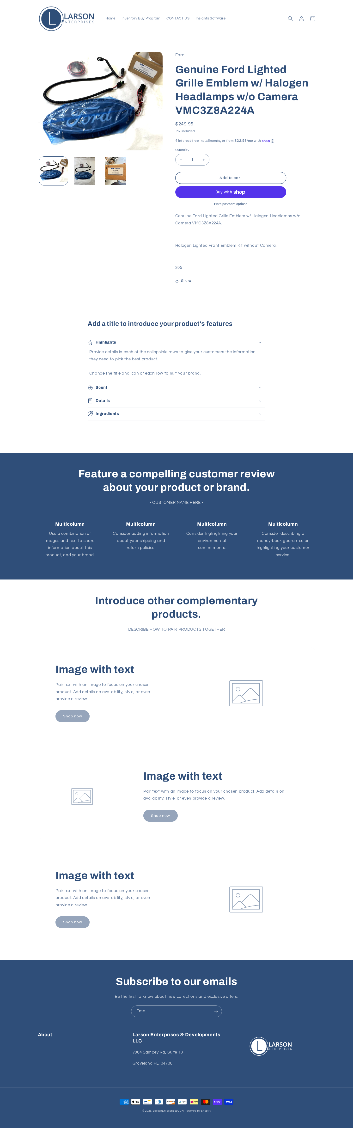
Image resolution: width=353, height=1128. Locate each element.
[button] (290, 18)
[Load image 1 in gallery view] (53, 171)
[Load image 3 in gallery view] (115, 171)
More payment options (230, 204)
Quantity (182, 150)
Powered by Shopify (198, 1111)
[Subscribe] (216, 1011)
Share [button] (186, 281)
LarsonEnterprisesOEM (168, 1111)
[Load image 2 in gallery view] (84, 171)
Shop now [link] (72, 716)
